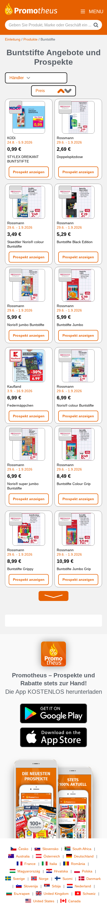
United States (43, 901)
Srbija (56, 886)
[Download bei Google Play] (53, 713)
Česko (23, 849)
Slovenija (31, 886)
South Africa (81, 849)
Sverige (19, 879)
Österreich (52, 856)
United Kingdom (56, 894)
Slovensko (50, 849)
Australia (23, 856)
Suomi (67, 879)
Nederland (83, 886)
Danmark (93, 879)
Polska (87, 871)
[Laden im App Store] (53, 737)
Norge (44, 879)
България (22, 894)
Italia (53, 864)
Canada (74, 901)
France (30, 864)
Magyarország (28, 871)
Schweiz (89, 894)
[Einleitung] (31, 8)
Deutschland (84, 856)
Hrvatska (61, 871)
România (78, 864)
